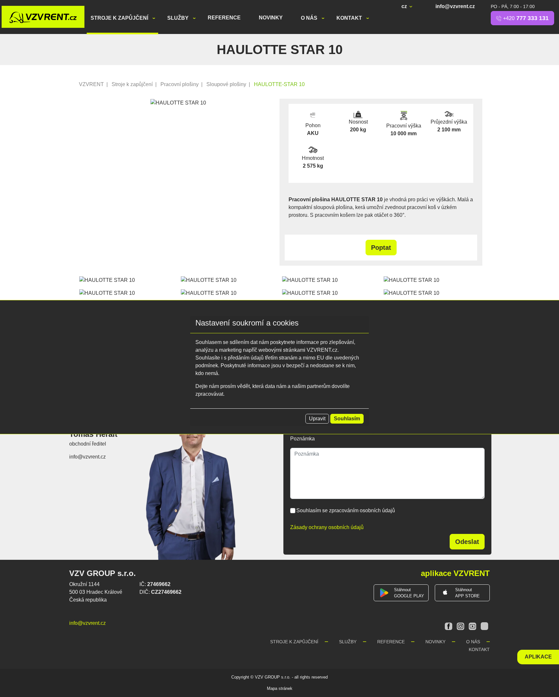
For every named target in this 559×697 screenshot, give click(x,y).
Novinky (271, 17)
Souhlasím (347, 418)
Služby (178, 18)
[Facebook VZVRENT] (449, 625)
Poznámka (302, 438)
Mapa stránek (279, 688)
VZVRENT (91, 84)
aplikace (538, 656)
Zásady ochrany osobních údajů (327, 527)
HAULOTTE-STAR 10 (279, 84)
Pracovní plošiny (179, 84)
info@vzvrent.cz (455, 6)
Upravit (317, 418)
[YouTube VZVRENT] (473, 625)
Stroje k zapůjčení (120, 18)
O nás (310, 18)
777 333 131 (526, 18)
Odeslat (467, 541)
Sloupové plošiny (226, 84)
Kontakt (349, 18)
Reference (224, 17)
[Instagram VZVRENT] (461, 625)
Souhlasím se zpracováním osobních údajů (345, 510)
